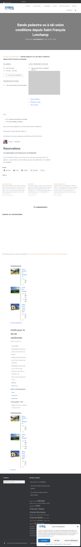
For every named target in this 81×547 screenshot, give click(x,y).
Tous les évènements (16, 322)
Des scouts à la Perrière (38, 482)
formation (34, 520)
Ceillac (37, 506)
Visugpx (13, 405)
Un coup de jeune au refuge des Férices (40, 487)
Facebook (4, 543)
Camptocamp (14, 395)
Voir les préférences (71, 540)
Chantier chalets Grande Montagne (38, 510)
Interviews (69, 10)
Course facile (36, 517)
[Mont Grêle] (41, 189)
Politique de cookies (49, 544)
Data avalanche (14, 349)
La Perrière (39, 523)
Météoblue (13, 382)
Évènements (15, 57)
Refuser (56, 540)
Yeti (12, 377)
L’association (36, 6)
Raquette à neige (35, 102)
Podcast (32, 528)
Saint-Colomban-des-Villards (35, 532)
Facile (31, 520)
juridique (31, 523)
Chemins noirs (32, 515)
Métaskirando (14, 398)
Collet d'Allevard (46, 515)
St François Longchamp (34, 533)
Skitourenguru (14, 366)
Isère (48, 520)
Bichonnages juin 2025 (44, 503)
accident (31, 501)
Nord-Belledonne (33, 526)
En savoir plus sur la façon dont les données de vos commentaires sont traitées (47, 254)
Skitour (13, 392)
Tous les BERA (14, 346)
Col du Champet (39, 515)
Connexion (23, 1)
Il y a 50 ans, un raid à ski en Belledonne (39, 494)
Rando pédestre (35, 99)
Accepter (44, 540)
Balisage (41, 501)
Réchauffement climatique (35, 530)
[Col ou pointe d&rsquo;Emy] (15, 189)
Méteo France (14, 385)
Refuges (74, 6)
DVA (48, 518)
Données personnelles (58, 544)
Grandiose (40, 520)
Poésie (36, 528)
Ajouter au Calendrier (14, 75)
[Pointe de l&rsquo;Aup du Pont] (67, 189)
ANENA (13, 357)
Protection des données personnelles (17, 543)
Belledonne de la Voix (34, 503)
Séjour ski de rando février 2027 (23, 308)
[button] (78, 527)
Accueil (27, 6)
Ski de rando (34, 105)
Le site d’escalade (64, 6)
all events (13, 469)
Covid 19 (45, 518)
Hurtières (45, 520)
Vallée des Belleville (33, 535)
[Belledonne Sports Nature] (9, 8)
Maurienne (47, 523)
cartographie (32, 506)
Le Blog (55, 6)
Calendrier (47, 6)
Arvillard (35, 501)
